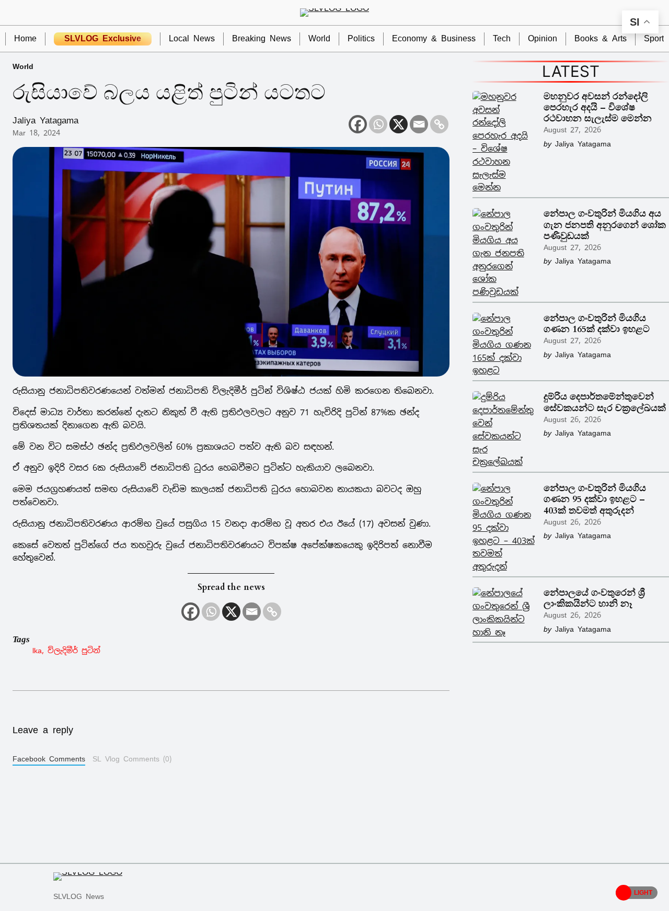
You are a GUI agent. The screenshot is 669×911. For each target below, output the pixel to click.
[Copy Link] (439, 124)
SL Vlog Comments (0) (132, 759)
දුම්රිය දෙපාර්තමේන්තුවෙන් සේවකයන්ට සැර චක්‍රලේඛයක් (605, 402)
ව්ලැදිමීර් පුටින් (74, 650)
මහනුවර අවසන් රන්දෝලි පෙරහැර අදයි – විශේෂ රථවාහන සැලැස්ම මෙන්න (598, 107)
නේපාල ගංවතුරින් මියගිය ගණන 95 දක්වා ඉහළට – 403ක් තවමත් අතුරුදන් (595, 499)
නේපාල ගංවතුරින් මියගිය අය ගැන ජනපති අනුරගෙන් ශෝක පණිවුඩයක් (605, 224)
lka (37, 650)
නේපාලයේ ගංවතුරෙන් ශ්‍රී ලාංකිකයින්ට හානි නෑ (594, 598)
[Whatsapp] (378, 124)
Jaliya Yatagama (45, 120)
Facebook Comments (49, 759)
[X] (398, 124)
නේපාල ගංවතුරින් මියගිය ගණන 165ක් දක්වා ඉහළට (597, 324)
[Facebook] (358, 124)
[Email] (419, 124)
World (23, 66)
